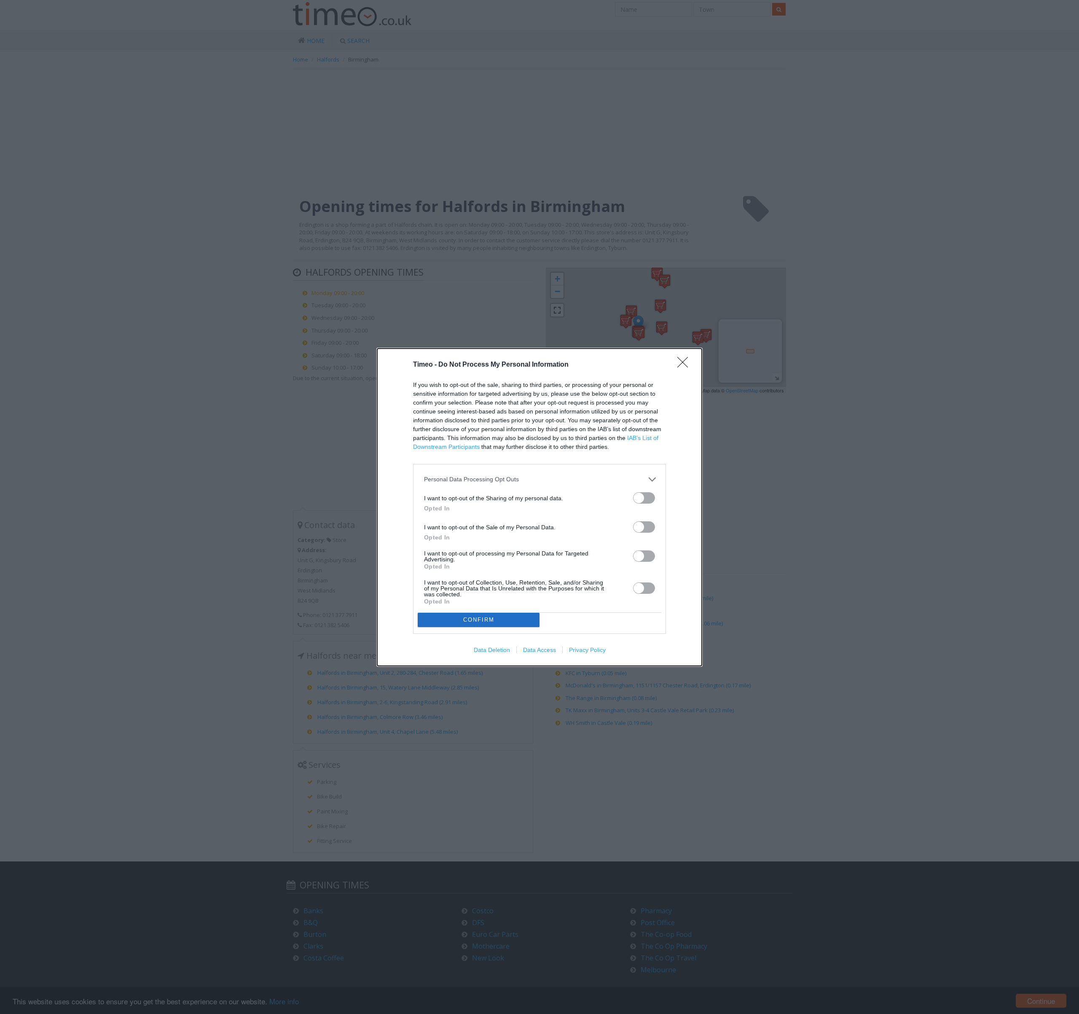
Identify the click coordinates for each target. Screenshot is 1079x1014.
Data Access (539, 649)
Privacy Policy (587, 649)
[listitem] (539, 479)
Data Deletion (492, 649)
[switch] (644, 498)
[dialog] (539, 507)
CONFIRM (478, 620)
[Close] (685, 365)
